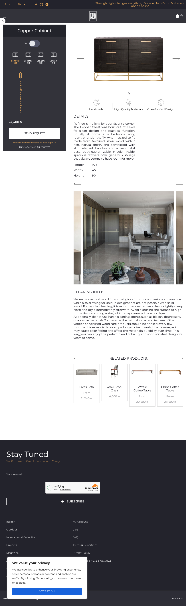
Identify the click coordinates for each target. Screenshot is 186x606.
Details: (81, 116)
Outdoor (11, 529)
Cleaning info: (88, 292)
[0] (181, 16)
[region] (47, 578)
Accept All (47, 591)
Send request (34, 133)
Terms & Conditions (85, 545)
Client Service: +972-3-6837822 (92, 560)
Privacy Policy (81, 552)
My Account (80, 521)
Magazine (12, 552)
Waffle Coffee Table (142, 388)
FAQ (75, 537)
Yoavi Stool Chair (114, 388)
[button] (2, 21)
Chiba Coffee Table (170, 388)
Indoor (10, 521)
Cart (75, 529)
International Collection (21, 537)
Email (10, 468)
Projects (11, 545)
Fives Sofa (86, 387)
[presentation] (81, 58)
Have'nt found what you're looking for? (34, 142)
